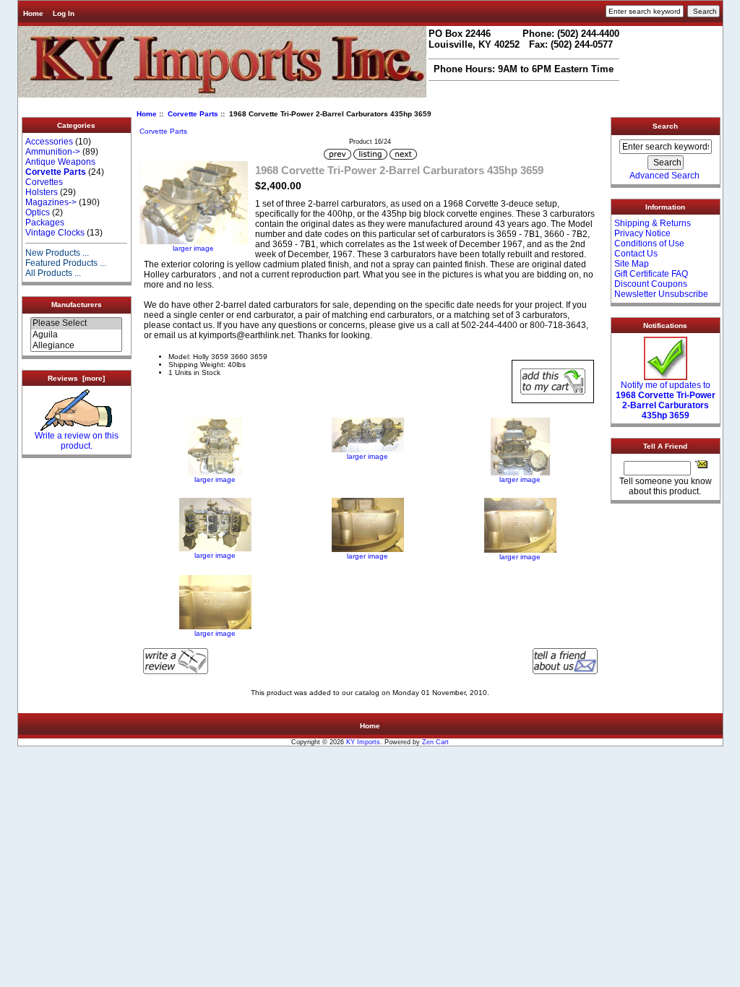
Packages (44, 222)
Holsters (41, 192)
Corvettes (44, 182)
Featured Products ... (65, 263)
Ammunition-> (52, 152)
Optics (37, 212)
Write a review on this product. (77, 441)
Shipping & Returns (652, 223)
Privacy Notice (642, 233)
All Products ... (53, 273)
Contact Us (636, 254)
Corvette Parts (193, 114)
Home (33, 13)
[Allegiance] (76, 345)
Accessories (49, 142)
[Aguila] (76, 334)
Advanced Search (664, 176)
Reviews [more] (76, 378)
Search (665, 126)
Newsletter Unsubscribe (661, 294)
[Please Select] (76, 323)
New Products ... (57, 253)
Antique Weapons (60, 162)
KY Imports (363, 742)
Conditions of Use (649, 243)
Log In (63, 13)
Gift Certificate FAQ (651, 274)
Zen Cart (435, 742)
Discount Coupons (650, 284)
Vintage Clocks (55, 233)
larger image (215, 479)
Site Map (631, 264)
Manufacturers (76, 305)
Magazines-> (51, 202)
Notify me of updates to (665, 400)
